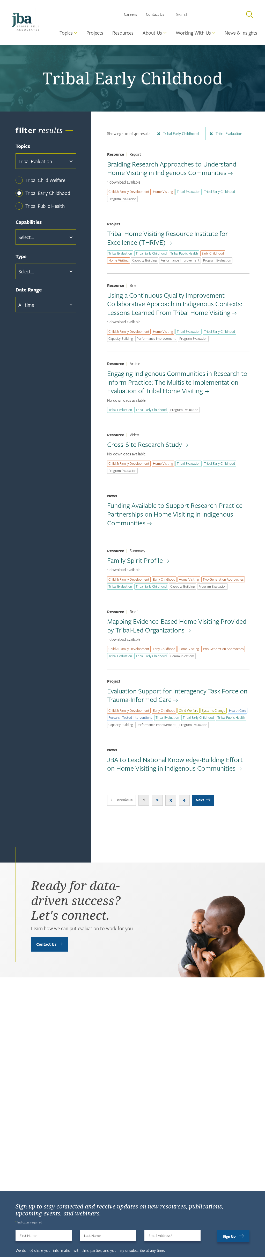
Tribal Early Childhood (47, 193)
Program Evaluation (122, 198)
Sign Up (229, 1236)
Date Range (29, 290)
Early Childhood (213, 253)
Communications (182, 656)
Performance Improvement (180, 260)
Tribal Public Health (45, 206)
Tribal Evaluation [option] (35, 161)
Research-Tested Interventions (130, 717)
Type (21, 256)
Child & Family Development (128, 191)
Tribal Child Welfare (45, 180)
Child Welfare (188, 710)
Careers (130, 14)
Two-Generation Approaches (223, 579)
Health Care (237, 710)
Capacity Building (144, 260)
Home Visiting (163, 191)
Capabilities (29, 222)
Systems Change (213, 710)
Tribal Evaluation (229, 133)
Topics (23, 146)
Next (200, 800)
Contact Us (155, 14)
